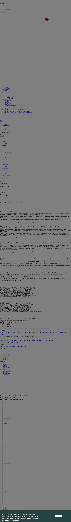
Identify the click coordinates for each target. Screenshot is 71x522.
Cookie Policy (15, 520)
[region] (35, 516)
